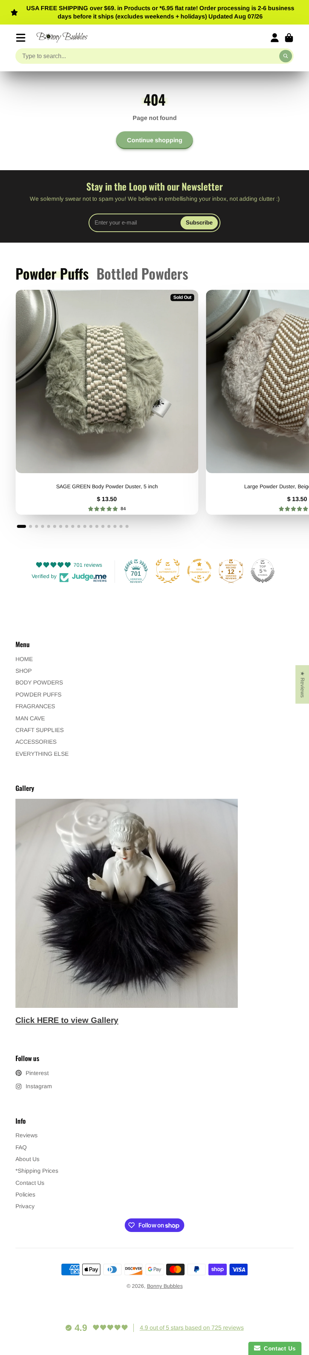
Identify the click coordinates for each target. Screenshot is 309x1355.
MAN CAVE (30, 718)
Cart (289, 37)
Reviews (26, 1135)
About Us (27, 1159)
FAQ (21, 1147)
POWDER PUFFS (38, 694)
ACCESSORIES (36, 741)
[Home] (62, 37)
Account (274, 37)
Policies (25, 1194)
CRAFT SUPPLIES (39, 730)
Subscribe (199, 222)
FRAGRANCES (35, 706)
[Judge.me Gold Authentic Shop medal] (168, 571)
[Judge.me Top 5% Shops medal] (263, 571)
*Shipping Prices (36, 1170)
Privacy (25, 1206)
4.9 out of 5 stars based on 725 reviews (192, 1327)
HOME (24, 659)
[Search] (285, 56)
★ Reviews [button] (303, 684)
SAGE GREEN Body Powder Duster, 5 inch (106, 402)
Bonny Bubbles (165, 1286)
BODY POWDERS (39, 682)
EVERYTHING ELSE (42, 754)
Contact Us (29, 1183)
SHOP (23, 671)
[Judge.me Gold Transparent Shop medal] (199, 571)
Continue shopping (154, 140)
